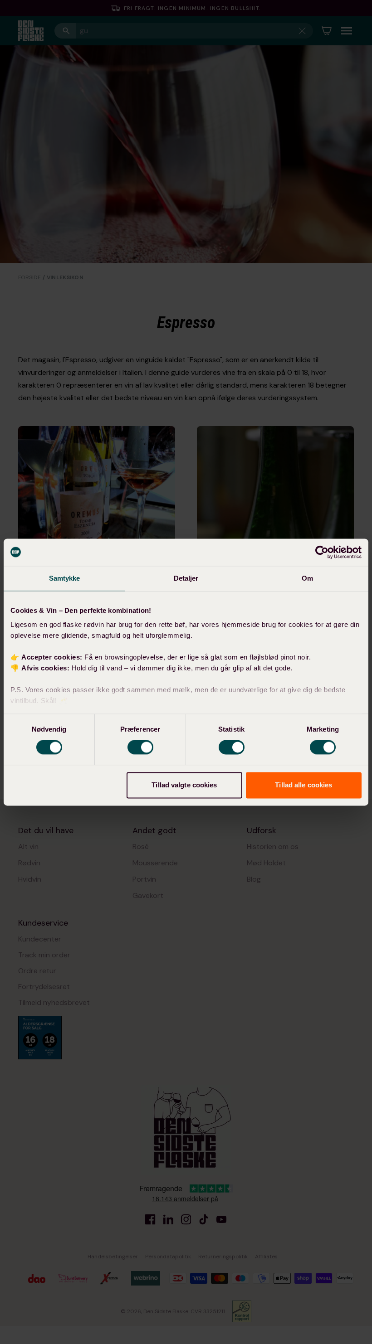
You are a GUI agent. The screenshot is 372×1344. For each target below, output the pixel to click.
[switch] (140, 747)
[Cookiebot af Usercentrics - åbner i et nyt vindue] (322, 552)
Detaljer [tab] (186, 578)
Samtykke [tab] (64, 578)
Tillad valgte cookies (184, 785)
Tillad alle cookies (303, 785)
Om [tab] (307, 578)
